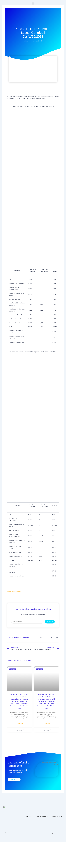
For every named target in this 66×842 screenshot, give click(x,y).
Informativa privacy (57, 816)
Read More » (19, 723)
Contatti (28, 816)
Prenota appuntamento (41, 816)
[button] (33, 3)
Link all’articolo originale (14, 591)
